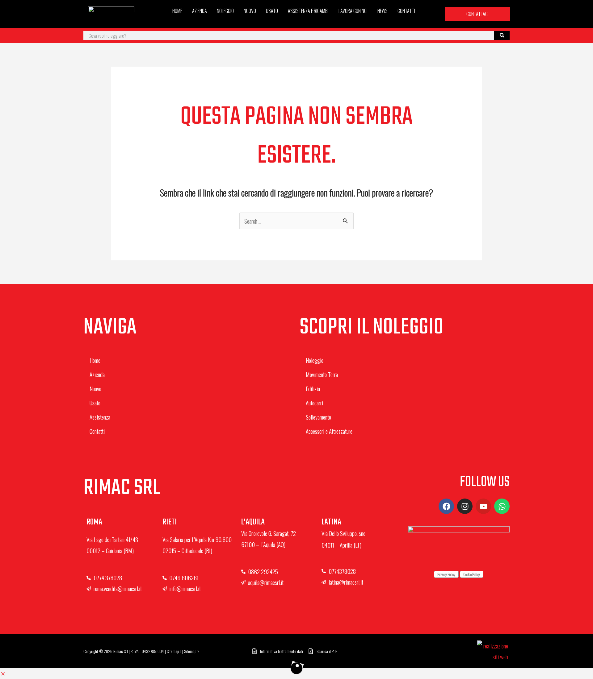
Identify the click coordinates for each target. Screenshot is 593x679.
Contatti (406, 11)
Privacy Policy (446, 574)
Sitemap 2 (192, 651)
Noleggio (225, 11)
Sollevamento (318, 416)
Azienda (199, 11)
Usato (272, 11)
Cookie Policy (471, 574)
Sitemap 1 (174, 651)
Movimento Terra (322, 374)
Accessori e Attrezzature (329, 431)
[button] (3, 673)
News (382, 11)
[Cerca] (502, 35)
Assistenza (100, 416)
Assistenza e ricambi (308, 11)
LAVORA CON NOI (353, 11)
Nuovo (250, 11)
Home (177, 11)
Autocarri (314, 402)
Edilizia (313, 388)
